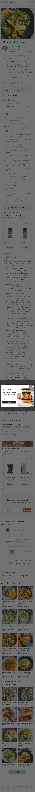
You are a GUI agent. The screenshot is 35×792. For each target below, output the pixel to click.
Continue (9, 402)
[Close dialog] (33, 386)
